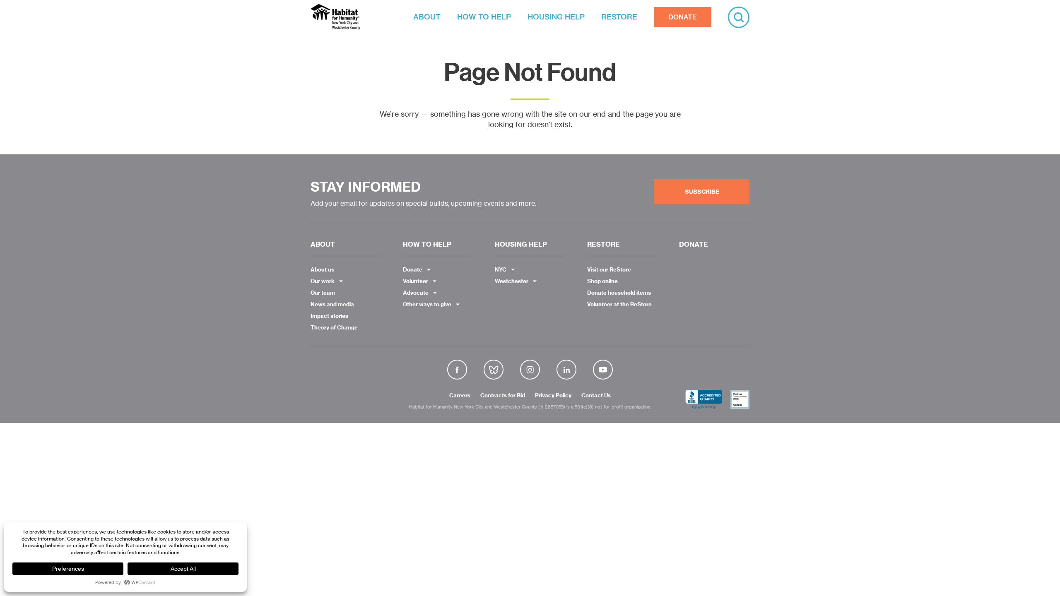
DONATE (682, 17)
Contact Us (596, 396)
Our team (323, 292)
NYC (500, 269)
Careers (459, 396)
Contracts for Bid (502, 396)
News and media (332, 304)
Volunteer (415, 281)
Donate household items (619, 292)
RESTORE (619, 17)
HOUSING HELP (556, 17)
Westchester (511, 281)
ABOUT (427, 17)
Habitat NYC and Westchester (335, 17)
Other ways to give (427, 304)
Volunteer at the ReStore (619, 304)
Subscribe (702, 191)
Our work (323, 281)
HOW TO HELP (484, 17)
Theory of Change (334, 327)
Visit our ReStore (609, 269)
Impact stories (329, 315)
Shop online (602, 281)
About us (322, 269)
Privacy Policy (553, 396)
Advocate (416, 292)
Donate (412, 269)
